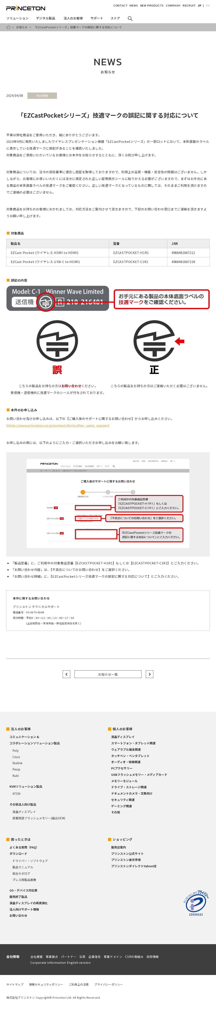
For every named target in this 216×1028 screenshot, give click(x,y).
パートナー (68, 956)
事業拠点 (52, 956)
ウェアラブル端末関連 (126, 749)
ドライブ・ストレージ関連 (129, 787)
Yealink (17, 763)
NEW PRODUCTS (152, 5)
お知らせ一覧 (108, 674)
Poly (15, 750)
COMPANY (173, 5)
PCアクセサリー (121, 768)
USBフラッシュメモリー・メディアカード (139, 774)
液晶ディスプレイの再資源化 (28, 903)
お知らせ (22, 27)
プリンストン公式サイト (127, 853)
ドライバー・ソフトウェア (30, 861)
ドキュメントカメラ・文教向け (132, 793)
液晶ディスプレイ (24, 812)
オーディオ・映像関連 (125, 762)
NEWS (134, 5)
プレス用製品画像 (24, 880)
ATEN (16, 793)
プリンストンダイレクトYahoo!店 (134, 866)
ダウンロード (18, 853)
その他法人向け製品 (22, 804)
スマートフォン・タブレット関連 (133, 743)
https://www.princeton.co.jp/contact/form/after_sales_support (57, 425)
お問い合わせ (18, 915)
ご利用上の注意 (79, 984)
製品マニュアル (22, 867)
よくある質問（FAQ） (24, 847)
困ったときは (21, 839)
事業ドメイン (113, 956)
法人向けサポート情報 (24, 909)
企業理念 (94, 956)
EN (208, 5)
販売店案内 (118, 847)
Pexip (16, 769)
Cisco (16, 757)
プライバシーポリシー (108, 984)
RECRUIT (189, 5)
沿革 (82, 956)
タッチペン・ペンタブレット (130, 756)
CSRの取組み (134, 956)
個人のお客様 (122, 729)
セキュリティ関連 (123, 800)
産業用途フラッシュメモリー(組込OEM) (38, 818)
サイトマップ (15, 984)
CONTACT (120, 5)
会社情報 (12, 956)
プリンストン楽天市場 (126, 860)
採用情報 (153, 956)
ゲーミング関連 (121, 806)
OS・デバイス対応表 (23, 890)
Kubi (15, 775)
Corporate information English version (60, 962)
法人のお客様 (21, 729)
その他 (115, 812)
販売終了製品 (18, 897)
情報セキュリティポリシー (46, 984)
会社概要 (36, 956)
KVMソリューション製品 (25, 786)
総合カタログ (21, 873)
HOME (8, 27)
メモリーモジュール (124, 781)
